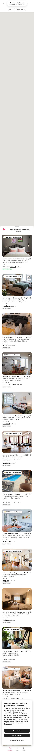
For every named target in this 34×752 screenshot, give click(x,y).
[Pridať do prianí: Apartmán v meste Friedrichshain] (29, 237)
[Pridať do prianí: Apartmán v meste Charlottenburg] (29, 394)
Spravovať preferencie (17, 740)
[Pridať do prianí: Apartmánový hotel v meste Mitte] (29, 276)
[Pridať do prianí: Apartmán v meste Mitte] (29, 433)
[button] (13, 267)
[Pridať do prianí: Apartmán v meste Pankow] (29, 472)
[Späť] (4, 4)
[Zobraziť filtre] (30, 4)
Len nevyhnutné (17, 735)
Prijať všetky (17, 731)
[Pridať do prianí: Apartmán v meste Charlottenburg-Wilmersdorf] (29, 590)
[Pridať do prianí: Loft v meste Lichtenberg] (29, 354)
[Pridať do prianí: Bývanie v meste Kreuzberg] (29, 668)
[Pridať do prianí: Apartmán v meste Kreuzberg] (29, 315)
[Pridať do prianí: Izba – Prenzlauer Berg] (29, 551)
